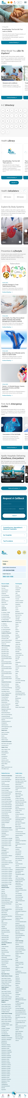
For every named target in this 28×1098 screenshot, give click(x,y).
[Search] (11, 2)
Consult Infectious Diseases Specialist (5, 816)
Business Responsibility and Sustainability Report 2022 (6, 663)
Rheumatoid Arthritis (5, 932)
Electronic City (18, 615)
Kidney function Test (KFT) (20, 1025)
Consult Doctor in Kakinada (7, 862)
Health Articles (18, 775)
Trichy (16, 633)
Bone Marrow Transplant (20, 822)
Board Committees (5, 684)
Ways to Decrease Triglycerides (19, 795)
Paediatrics (3, 964)
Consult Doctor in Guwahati (5, 858)
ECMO (16, 960)
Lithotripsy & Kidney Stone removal (20, 891)
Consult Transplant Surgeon (5, 823)
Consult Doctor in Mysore (6, 873)
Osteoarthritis (18, 852)
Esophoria (17, 923)
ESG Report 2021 (5, 655)
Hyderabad (17, 636)
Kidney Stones (4, 922)
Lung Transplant (18, 895)
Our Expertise (4, 1032)
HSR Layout (17, 616)
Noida (16, 664)
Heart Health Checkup (6, 978)
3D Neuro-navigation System (19, 954)
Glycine (17, 985)
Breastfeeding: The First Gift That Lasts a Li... (11, 162)
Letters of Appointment (6, 693)
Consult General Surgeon (6, 808)
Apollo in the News (5, 732)
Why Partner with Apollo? (6, 743)
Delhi (16, 660)
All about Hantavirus (19, 814)
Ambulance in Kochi (5, 1061)
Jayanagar (17, 618)
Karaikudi (17, 635)
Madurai (17, 626)
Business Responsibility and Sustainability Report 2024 (6, 668)
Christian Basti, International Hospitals (20, 692)
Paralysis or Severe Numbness (19, 919)
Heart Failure (4, 912)
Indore (16, 669)
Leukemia (17, 849)
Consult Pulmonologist (6, 793)
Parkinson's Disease (5, 930)
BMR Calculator (7, 197)
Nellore (16, 629)
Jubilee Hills (17, 644)
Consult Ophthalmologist (6, 804)
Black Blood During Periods (20, 802)
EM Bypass (17, 686)
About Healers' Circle (5, 749)
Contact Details (4, 728)
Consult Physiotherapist (6, 819)
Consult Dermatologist (6, 810)
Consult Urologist (5, 790)
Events (2, 736)
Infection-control (4, 760)
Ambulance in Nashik (5, 1072)
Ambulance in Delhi (5, 1048)
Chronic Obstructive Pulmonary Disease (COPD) (6, 901)
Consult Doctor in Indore (6, 860)
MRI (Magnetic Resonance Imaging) (20, 1000)
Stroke (2, 933)
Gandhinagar (18, 682)
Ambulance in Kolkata (5, 1062)
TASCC (2, 765)
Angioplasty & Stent (19, 869)
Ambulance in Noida (5, 1075)
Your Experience (4, 1033)
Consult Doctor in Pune (6, 843)
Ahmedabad (17, 678)
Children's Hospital (19, 600)
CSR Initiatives (4, 647)
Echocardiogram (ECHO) (20, 1010)
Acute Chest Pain (19, 909)
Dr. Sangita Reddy (5, 619)
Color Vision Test (18, 1038)
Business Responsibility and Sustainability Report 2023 (6, 658)
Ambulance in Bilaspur (5, 1044)
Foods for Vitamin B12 (19, 800)
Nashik (16, 677)
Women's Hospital (19, 602)
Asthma (3, 891)
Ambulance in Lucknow (6, 1064)
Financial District (18, 640)
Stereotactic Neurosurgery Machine (20, 973)
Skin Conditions (18, 860)
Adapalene (17, 979)
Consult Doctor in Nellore (6, 878)
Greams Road (18, 587)
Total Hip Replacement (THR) (20, 901)
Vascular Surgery (4, 962)
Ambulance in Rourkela (6, 1079)
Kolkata (16, 684)
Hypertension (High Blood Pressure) (6, 917)
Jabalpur (17, 705)
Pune (16, 675)
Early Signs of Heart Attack (20, 781)
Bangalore (17, 611)
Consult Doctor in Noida (6, 876)
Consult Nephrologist (5, 788)
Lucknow (17, 667)
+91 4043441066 (8, 570)
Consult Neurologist (5, 781)
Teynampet (17, 591)
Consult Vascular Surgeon (6, 801)
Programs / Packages (5, 1028)
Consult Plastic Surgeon (6, 802)
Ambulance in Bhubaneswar (4, 1042)
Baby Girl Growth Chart (20, 777)
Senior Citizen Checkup (6, 985)
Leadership (3, 593)
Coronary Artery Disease (6, 903)
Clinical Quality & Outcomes (4, 753)
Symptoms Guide (18, 907)
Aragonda (17, 631)
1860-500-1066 (8, 576)
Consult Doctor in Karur (6, 867)
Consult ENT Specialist (6, 799)
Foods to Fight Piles (19, 803)
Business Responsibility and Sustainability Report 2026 (6, 678)
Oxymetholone (18, 990)
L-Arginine (17, 987)
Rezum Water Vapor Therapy (19, 964)
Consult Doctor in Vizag (6, 884)
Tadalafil (17, 992)
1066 (15, 3)
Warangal (17, 651)
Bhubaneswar (18, 698)
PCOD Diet (17, 812)
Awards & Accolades (5, 597)
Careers (3, 606)
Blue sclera (17, 932)
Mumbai (17, 671)
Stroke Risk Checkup (5, 1009)
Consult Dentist (4, 813)
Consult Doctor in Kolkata (6, 840)
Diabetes (3, 905)
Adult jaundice (18, 937)
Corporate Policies (5, 685)
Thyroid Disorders (5, 935)
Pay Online (3, 1089)
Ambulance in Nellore (5, 1073)
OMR (16, 593)
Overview (3, 588)
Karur (16, 627)
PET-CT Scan (18, 1006)
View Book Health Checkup (19, 1095)
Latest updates (4, 751)
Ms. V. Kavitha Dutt (5, 627)
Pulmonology (4, 957)
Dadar (16, 673)
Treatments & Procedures (20, 867)
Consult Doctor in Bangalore (5, 835)
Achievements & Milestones (4, 601)
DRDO (16, 638)
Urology (3, 953)
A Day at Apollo (4, 604)
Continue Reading (13, 42)
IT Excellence (4, 758)
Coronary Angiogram (19, 1008)
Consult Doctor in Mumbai (6, 838)
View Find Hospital (8, 1095)
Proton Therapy (18, 904)
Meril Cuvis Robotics (19, 948)
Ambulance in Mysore (5, 1070)
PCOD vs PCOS (18, 791)
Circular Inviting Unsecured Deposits (7, 719)
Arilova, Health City (19, 655)
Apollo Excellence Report (6, 640)
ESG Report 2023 (5, 653)
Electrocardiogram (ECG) (20, 1012)
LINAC (16, 958)
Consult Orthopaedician (6, 779)
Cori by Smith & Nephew (20, 949)
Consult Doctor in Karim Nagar (6, 846)
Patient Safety (4, 763)
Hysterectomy (18, 886)
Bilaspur (17, 700)
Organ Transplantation (6, 955)
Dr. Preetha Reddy (5, 614)
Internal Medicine (5, 961)
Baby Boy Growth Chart (20, 779)
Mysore (16, 624)
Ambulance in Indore (5, 1053)
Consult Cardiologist (5, 777)
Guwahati (17, 689)
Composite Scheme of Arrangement (6, 722)
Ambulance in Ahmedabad (6, 1037)
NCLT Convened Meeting (6, 714)
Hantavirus (17, 839)
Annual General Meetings (6, 687)
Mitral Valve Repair (19, 897)
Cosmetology (4, 966)
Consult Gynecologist (5, 797)
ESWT (16, 969)
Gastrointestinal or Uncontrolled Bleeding (20, 934)
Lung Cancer (4, 924)
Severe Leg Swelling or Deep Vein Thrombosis (20, 929)
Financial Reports (5, 697)
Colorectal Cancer (19, 831)
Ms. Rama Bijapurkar (5, 631)
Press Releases (4, 734)
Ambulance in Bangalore (6, 1039)
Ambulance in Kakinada (6, 1055)
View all (17, 816)
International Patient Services (5, 1087)
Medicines (17, 978)
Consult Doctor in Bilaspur (6, 855)
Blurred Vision (4, 895)
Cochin (16, 609)
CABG (16, 876)
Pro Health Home (5, 1030)
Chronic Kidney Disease (6, 898)
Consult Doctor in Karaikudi (5, 865)
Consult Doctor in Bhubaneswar (5, 853)
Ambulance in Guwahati (6, 1050)
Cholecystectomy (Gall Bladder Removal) (20, 880)
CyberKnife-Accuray (19, 946)
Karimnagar (17, 646)
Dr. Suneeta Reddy (5, 616)
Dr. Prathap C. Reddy (5, 612)
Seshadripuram (18, 620)
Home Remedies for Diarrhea (19, 806)
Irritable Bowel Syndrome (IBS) (6, 920)
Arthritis (3, 889)
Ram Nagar (17, 657)
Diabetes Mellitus (19, 835)
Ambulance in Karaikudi (6, 1057)
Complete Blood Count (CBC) (20, 1023)
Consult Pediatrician (5, 795)
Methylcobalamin (18, 988)
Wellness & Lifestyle (19, 1027)
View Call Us (25, 1095)
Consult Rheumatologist (6, 806)
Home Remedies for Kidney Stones (19, 783)
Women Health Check (6, 1006)
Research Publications (6, 642)
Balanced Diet (18, 793)
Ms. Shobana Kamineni (6, 617)
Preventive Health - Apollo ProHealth (6, 1025)
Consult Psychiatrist (5, 820)
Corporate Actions (5, 689)
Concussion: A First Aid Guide (11, 434)
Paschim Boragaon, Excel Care (20, 695)
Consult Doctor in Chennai (6, 829)
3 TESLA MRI (18, 956)
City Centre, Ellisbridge (20, 680)
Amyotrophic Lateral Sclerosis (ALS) (19, 820)
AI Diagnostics (18, 971)
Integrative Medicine (5, 970)
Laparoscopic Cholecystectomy (19, 884)
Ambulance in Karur (5, 1059)
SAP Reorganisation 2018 (6, 726)
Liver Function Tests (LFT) (20, 1020)
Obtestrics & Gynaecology (6, 959)
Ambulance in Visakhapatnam (4, 1083)
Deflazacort (17, 983)
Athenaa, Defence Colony (20, 666)
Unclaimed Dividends (5, 716)
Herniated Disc (4, 914)
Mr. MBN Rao (4, 624)
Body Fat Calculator (19, 1036)
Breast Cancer (4, 896)
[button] (26, 74)
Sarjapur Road (18, 622)
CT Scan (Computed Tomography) (19, 1004)
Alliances (3, 599)
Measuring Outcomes (5, 761)
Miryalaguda (17, 647)
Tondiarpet (17, 595)
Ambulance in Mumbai (5, 1068)
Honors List (3, 643)
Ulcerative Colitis (5, 939)
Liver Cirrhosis (18, 851)
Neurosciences (4, 950)
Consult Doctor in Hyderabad (5, 832)
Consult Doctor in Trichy (6, 882)
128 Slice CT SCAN (19, 967)
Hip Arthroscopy (18, 898)
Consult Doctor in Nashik (6, 875)
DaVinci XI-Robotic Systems (19, 943)
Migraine (3, 926)
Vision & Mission (4, 590)
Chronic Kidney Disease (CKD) (20, 829)
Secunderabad (18, 649)
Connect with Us (4, 745)
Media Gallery (4, 737)
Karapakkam (17, 604)
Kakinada (17, 658)
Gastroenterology (5, 952)
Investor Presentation (5, 704)
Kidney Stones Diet (19, 786)
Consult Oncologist (5, 786)
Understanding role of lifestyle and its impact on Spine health (13, 353)
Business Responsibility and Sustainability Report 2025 (6, 673)
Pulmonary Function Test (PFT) (20, 1018)
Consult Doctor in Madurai (6, 871)
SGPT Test (17, 1015)
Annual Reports (4, 698)
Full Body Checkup (5, 983)
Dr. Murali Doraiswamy (5, 629)
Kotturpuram (18, 596)
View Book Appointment (3, 1095)
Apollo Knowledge (5, 635)
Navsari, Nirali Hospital (20, 707)
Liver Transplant (18, 893)
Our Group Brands (5, 595)
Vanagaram (17, 589)
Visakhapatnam (18, 653)
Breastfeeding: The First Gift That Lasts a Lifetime (12, 30)
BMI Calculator (20, 197)
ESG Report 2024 (5, 651)
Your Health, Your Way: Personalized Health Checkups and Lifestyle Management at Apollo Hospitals (13, 319)
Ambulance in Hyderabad (6, 1052)
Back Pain (3, 893)
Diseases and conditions (10, 83)
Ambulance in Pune (5, 1077)
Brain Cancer (18, 824)
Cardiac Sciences (4, 946)
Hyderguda (17, 642)
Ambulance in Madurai (5, 1066)
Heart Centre (18, 606)
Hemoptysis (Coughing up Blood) (20, 912)
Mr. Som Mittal (4, 625)
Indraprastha (18, 662)
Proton (16, 607)
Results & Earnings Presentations (5, 701)
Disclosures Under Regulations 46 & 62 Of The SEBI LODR (6, 709)
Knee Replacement (19, 871)
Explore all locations (13, 488)
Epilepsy (3, 907)
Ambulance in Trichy (5, 1081)
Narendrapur (18, 687)
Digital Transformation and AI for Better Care (6, 768)
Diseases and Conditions (20, 817)
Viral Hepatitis (4, 941)
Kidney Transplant (19, 888)
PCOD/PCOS (4, 928)
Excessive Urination (19, 914)
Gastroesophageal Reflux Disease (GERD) (6, 910)
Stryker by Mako (18, 951)
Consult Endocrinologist (6, 812)
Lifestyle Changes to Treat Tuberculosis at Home (10, 285)
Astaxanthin (17, 981)
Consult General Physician (6, 792)
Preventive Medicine (5, 968)
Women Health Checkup (6, 980)
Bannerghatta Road (19, 613)
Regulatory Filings (5, 705)
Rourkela (17, 701)
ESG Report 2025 (5, 649)
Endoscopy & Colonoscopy (20, 1013)
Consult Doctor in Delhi (6, 842)
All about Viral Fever (19, 798)
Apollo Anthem (4, 591)
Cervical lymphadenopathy (20, 921)
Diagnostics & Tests (19, 998)
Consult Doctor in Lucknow (7, 869)
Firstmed (17, 598)
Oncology (3, 948)
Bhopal (16, 703)
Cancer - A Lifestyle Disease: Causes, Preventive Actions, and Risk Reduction (13, 387)
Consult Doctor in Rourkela (7, 880)
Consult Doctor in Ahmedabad (5, 849)
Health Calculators (19, 1031)
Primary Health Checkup (6, 993)
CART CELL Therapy (19, 878)
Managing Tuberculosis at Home (20, 788)
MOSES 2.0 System (19, 962)
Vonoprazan (17, 994)
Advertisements (4, 724)
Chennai (17, 586)
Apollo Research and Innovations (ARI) (5, 637)
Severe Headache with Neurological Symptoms (20, 926)
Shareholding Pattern (5, 712)
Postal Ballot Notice (5, 691)
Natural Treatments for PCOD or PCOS (20, 809)
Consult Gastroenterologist (5, 784)
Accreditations (4, 756)
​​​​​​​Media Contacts (4, 739)
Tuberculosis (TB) (5, 937)
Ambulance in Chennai (6, 1046)
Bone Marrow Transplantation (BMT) (19, 873)
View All (13, 182)
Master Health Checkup (6, 982)
